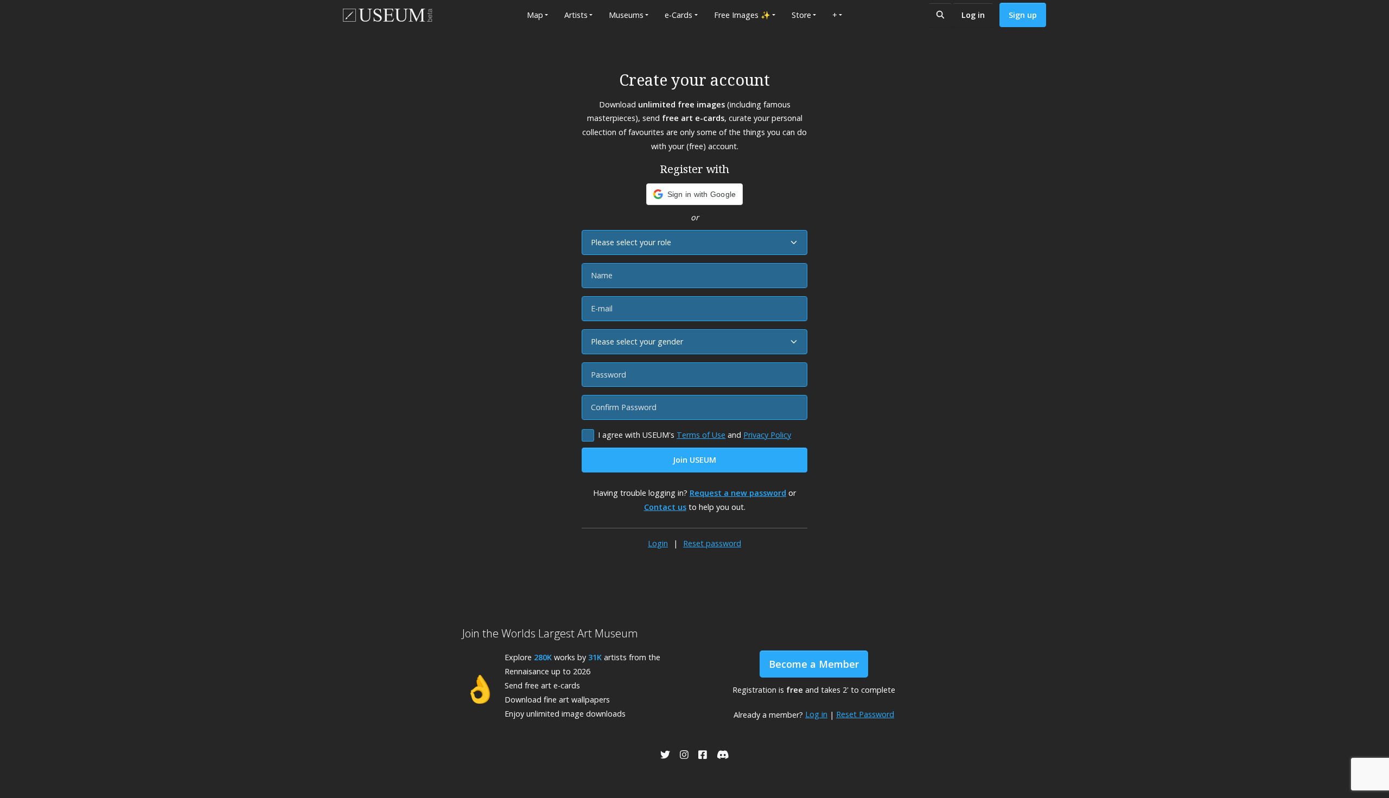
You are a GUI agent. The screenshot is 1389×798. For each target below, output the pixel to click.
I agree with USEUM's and (694, 435)
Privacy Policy (767, 435)
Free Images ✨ (742, 15)
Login (658, 543)
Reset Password (865, 714)
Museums (626, 15)
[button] (694, 194)
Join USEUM (694, 460)
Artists (576, 15)
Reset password (712, 543)
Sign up (1023, 15)
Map (535, 15)
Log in (973, 15)
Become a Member (814, 664)
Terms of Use (701, 435)
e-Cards (678, 15)
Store (801, 15)
